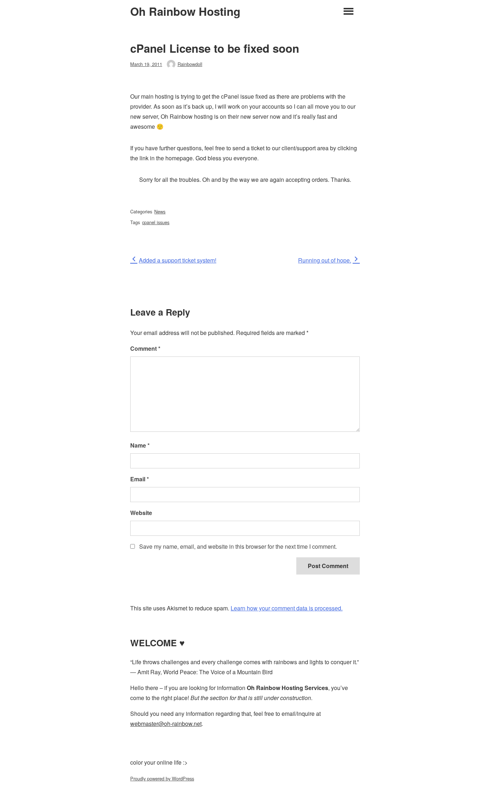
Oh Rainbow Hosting (185, 11)
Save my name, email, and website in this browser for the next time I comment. (238, 546)
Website (141, 513)
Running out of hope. (324, 260)
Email (139, 479)
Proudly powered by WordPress (162, 778)
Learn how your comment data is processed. (287, 608)
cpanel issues (155, 222)
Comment (145, 348)
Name (140, 445)
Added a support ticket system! (177, 260)
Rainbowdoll (190, 64)
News (159, 211)
